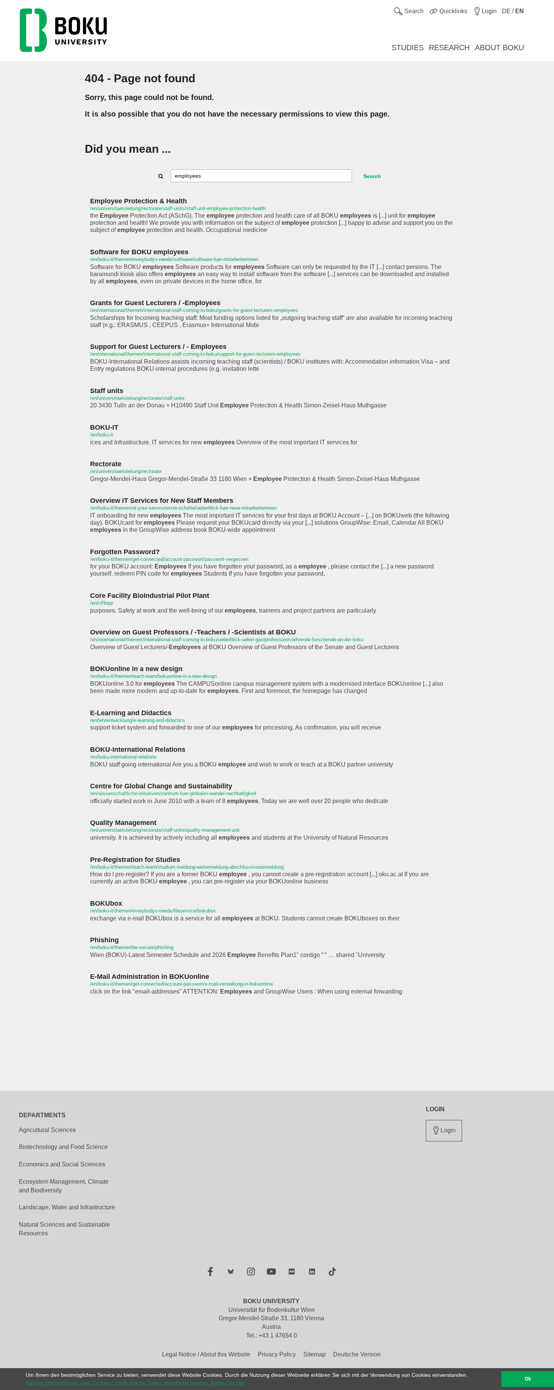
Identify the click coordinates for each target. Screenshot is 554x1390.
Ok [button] (528, 1379)
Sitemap (314, 1354)
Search (372, 176)
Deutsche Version (357, 1354)
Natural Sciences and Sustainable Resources (64, 1228)
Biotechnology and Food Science (63, 1147)
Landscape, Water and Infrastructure (67, 1207)
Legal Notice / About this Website (206, 1354)
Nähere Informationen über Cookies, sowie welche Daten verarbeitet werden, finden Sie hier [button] (135, 1383)
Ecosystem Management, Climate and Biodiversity (64, 1185)
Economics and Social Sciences (62, 1164)
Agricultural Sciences (47, 1130)
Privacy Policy (277, 1354)
